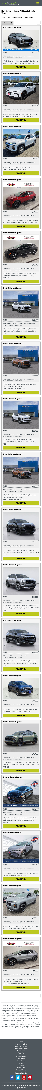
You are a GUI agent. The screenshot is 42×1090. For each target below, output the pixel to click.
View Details (21, 67)
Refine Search (6, 23)
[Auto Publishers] (10, 3)
